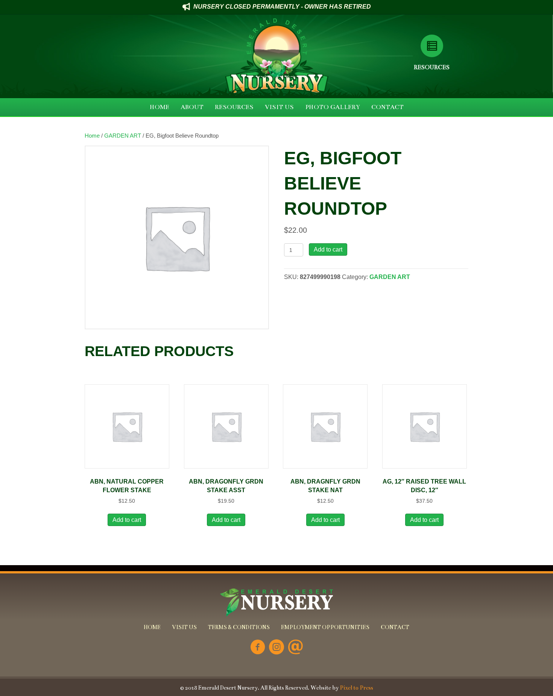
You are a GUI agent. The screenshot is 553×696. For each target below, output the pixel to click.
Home (92, 136)
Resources (432, 67)
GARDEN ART (122, 136)
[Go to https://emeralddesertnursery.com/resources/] (431, 46)
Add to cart (328, 249)
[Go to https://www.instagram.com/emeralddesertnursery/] (276, 648)
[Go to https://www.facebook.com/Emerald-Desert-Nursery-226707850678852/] (257, 648)
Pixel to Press (356, 687)
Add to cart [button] (126, 520)
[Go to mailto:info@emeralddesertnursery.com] (295, 648)
